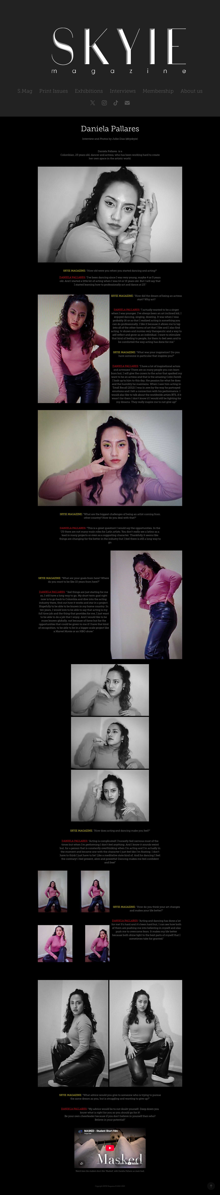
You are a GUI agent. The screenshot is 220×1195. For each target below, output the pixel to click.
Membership (158, 91)
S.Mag (24, 91)
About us (192, 91)
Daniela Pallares (107, 151)
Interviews (123, 91)
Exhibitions (89, 91)
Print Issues (53, 91)
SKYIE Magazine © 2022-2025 (114, 1186)
